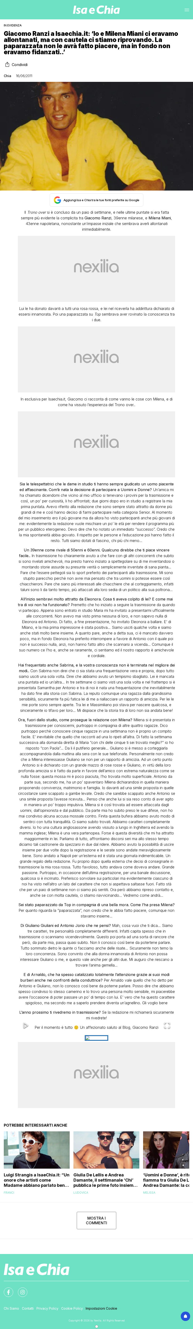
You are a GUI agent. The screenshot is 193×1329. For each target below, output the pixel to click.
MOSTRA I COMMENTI (96, 1220)
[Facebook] (6, 1289)
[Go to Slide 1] (96, 1038)
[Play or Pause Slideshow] (26, 1025)
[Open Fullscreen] (167, 1025)
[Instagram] (20, 1289)
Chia (7, 76)
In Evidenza (13, 25)
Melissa (149, 1192)
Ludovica (80, 1192)
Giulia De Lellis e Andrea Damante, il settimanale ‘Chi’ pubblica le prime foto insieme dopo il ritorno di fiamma (104, 1180)
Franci (9, 1192)
